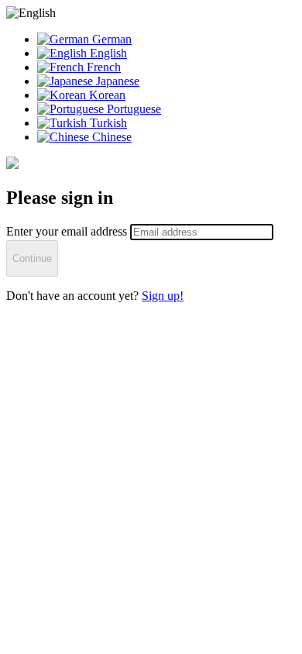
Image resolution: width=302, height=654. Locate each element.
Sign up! (163, 295)
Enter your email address (68, 231)
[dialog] (151, 154)
